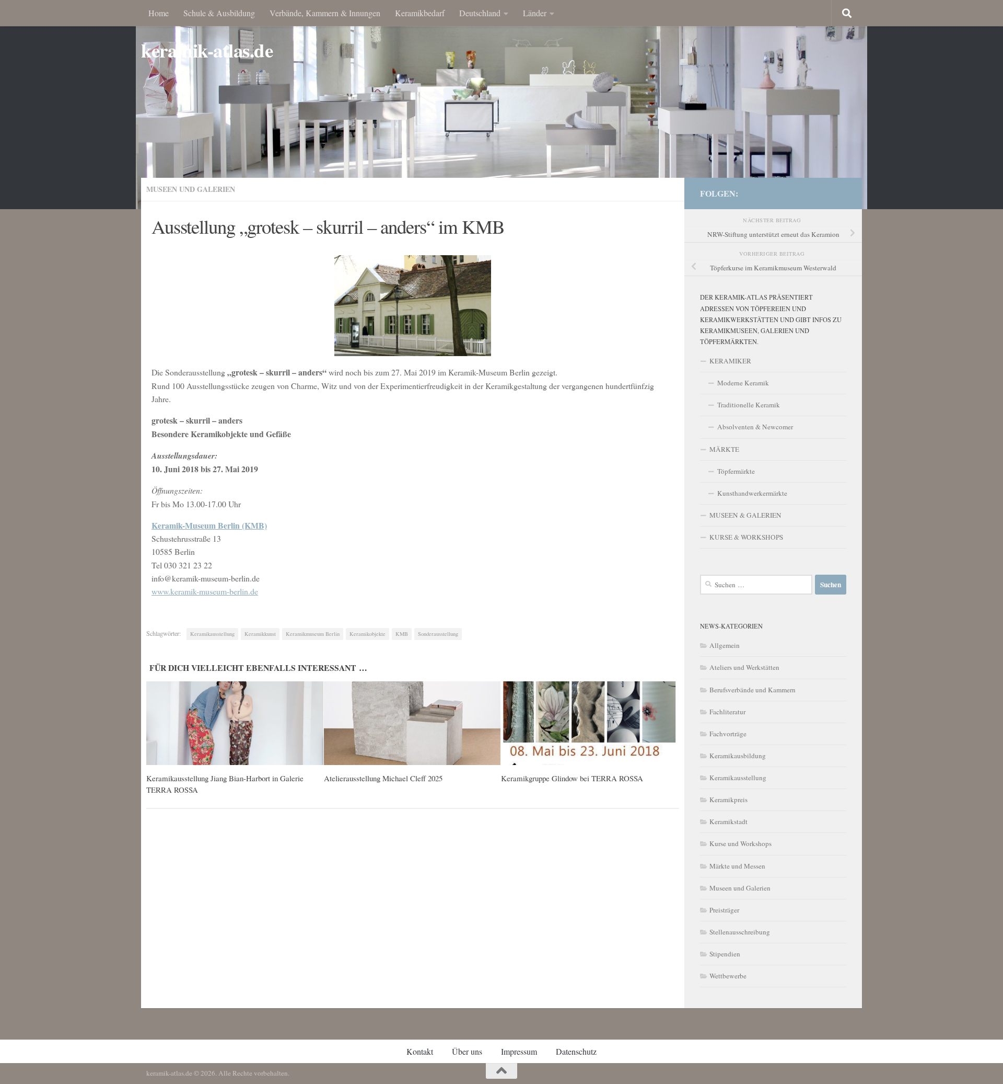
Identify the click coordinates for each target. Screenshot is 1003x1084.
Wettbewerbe (728, 975)
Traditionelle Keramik (748, 404)
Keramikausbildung (737, 755)
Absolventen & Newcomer (755, 426)
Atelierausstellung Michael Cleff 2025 (383, 778)
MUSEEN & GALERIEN (745, 515)
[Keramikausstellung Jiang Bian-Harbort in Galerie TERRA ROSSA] (234, 723)
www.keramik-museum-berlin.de (204, 591)
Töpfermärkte (736, 471)
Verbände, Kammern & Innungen (325, 12)
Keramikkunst (260, 633)
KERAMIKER (730, 361)
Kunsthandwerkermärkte (752, 493)
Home (158, 12)
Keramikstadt (728, 821)
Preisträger (724, 910)
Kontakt (419, 1051)
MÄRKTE (724, 449)
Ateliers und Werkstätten (744, 667)
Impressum (519, 1051)
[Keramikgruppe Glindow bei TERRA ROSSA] (589, 723)
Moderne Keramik (743, 382)
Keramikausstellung (212, 633)
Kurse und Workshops (740, 843)
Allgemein (724, 645)
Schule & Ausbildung (219, 12)
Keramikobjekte (367, 633)
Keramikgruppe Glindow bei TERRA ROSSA (572, 778)
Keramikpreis (728, 799)
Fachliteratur (727, 711)
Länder (534, 12)
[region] (501, 104)
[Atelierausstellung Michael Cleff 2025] (412, 723)
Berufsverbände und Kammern (752, 689)
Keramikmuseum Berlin (313, 633)
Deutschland (479, 12)
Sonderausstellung (438, 633)
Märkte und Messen (737, 866)
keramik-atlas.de (207, 50)
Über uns (467, 1051)
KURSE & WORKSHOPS (746, 537)
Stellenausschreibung (739, 932)
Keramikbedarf (420, 12)
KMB (401, 633)
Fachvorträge (728, 733)
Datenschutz (576, 1051)
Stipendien (724, 954)
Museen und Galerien (190, 189)
